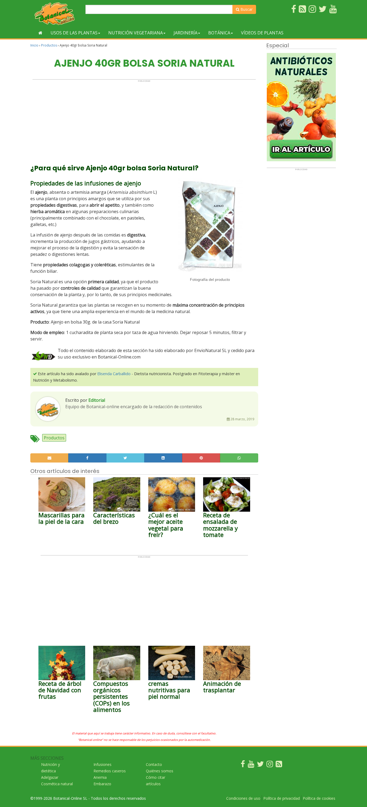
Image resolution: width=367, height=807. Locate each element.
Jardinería (185, 33)
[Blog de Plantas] (279, 765)
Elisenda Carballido (114, 373)
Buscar (246, 9)
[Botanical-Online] (55, 13)
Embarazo (102, 783)
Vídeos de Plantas (262, 33)
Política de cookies (319, 798)
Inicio (34, 45)
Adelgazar (49, 777)
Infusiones (102, 764)
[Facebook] (243, 765)
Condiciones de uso (243, 798)
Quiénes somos (159, 770)
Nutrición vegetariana (135, 33)
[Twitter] (260, 765)
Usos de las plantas (74, 33)
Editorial (96, 400)
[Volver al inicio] (40, 32)
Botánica (219, 33)
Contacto (154, 764)
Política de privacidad (281, 798)
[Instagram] (270, 765)
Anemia (100, 777)
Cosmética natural (57, 783)
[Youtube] (251, 765)
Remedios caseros (109, 770)
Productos (49, 45)
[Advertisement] (144, 119)
